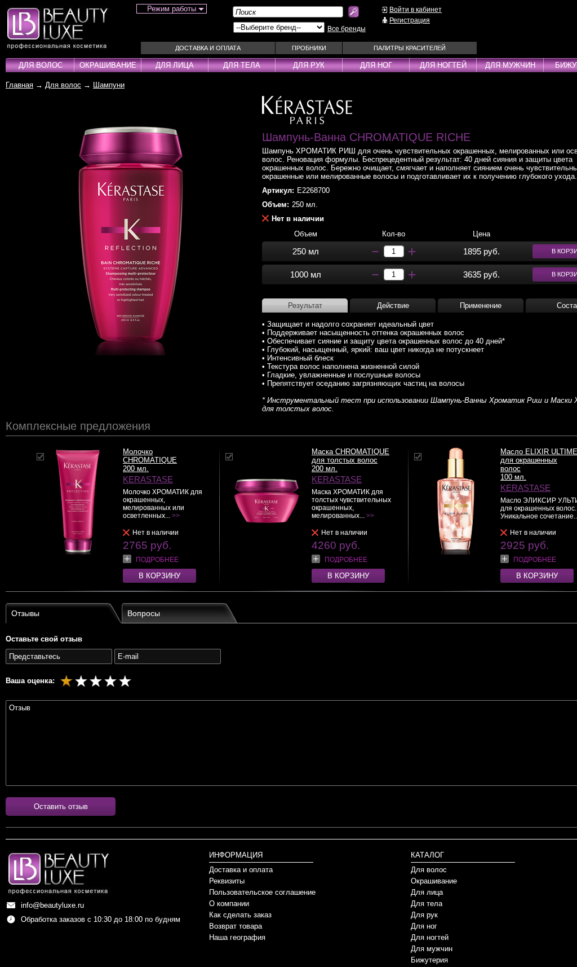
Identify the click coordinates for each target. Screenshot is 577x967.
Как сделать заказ (240, 915)
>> (176, 516)
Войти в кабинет (415, 10)
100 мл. (513, 477)
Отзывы (25, 613)
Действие (393, 305)
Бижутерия (429, 960)
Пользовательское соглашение (262, 892)
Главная (19, 85)
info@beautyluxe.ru (52, 905)
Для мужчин (510, 65)
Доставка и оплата (208, 48)
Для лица (175, 65)
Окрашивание (107, 65)
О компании (229, 903)
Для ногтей (443, 65)
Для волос (41, 65)
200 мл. (136, 468)
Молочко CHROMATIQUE (150, 455)
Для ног (376, 65)
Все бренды (346, 29)
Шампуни (109, 85)
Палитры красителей (410, 48)
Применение (480, 305)
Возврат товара (235, 926)
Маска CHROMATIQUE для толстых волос (350, 455)
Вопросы (143, 613)
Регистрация (409, 20)
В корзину (159, 576)
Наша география (237, 937)
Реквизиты (227, 881)
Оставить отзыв (61, 806)
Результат (305, 305)
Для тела (241, 65)
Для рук (309, 65)
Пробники (309, 48)
